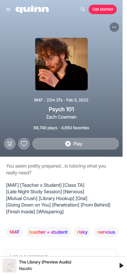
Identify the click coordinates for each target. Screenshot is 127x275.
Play (77, 144)
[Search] (82, 9)
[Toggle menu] (8, 9)
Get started (102, 9)
